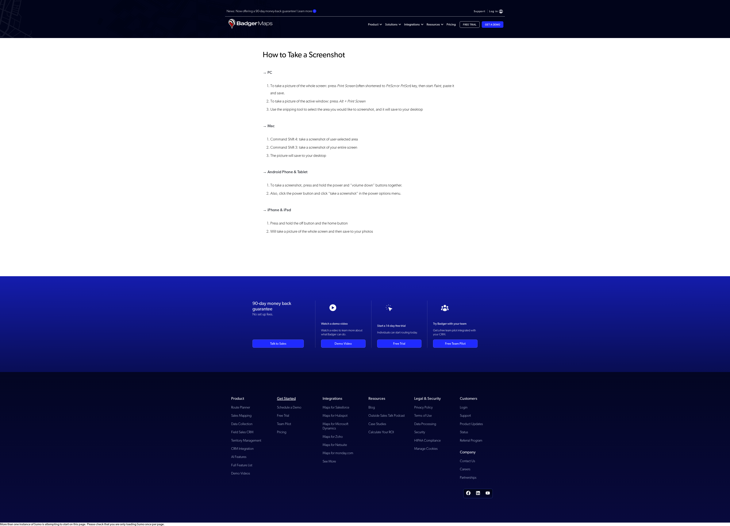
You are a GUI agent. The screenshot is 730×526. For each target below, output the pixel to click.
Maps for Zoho (333, 437)
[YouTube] (488, 493)
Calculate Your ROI (381, 432)
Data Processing (425, 424)
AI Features (238, 457)
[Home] (250, 25)
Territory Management (246, 440)
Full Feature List (241, 465)
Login (463, 407)
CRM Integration (242, 449)
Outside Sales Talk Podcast (386, 415)
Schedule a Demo (289, 407)
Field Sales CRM (242, 432)
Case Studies (377, 424)
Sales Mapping (241, 415)
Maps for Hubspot (335, 415)
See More (329, 461)
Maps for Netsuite (335, 445)
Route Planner (240, 407)
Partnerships (468, 477)
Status (464, 432)
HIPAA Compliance (427, 440)
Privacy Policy (423, 407)
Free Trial (399, 343)
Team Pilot (284, 424)
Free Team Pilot (455, 343)
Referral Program (471, 440)
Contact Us (467, 461)
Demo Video (343, 343)
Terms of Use (423, 415)
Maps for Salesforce (336, 407)
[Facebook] (468, 493)
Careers (465, 469)
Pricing (281, 432)
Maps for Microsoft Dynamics (335, 426)
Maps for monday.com (338, 453)
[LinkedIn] (478, 493)
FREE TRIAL (469, 24)
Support (465, 415)
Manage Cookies (426, 449)
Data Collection (241, 424)
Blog (371, 407)
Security (419, 432)
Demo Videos (240, 473)
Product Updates (471, 424)
